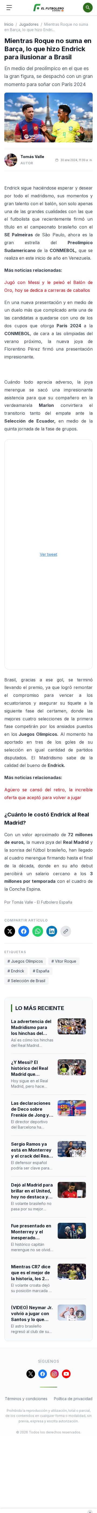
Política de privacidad (73, 1398)
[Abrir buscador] (88, 7)
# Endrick (16, 971)
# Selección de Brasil (26, 980)
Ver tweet (48, 554)
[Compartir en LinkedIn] (51, 931)
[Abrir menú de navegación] (9, 7)
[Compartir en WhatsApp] (37, 931)
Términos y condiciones (26, 1398)
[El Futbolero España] (48, 7)
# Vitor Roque (63, 961)
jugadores (29, 24)
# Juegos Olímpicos (25, 961)
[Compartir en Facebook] (23, 931)
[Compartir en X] (9, 931)
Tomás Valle (32, 156)
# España (41, 971)
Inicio (8, 24)
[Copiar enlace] (65, 931)
